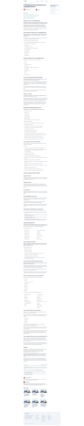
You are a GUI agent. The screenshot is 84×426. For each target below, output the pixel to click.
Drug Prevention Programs (43, 417)
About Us (36, 416)
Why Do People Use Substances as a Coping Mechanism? (31, 15)
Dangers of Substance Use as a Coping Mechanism (30, 16)
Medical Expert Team (38, 418)
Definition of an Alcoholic (44, 416)
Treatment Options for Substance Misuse (29, 18)
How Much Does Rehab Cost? (54, 9)
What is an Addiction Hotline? (50, 417)
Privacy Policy (37, 417)
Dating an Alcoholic (53, 13)
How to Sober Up (53, 11)
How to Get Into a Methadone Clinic (49, 419)
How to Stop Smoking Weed (44, 419)
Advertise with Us (37, 419)
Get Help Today (49, 416)
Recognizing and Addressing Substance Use (29, 17)
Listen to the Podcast (44, 421)
